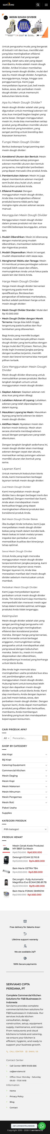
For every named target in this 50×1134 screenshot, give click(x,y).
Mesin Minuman (11, 791)
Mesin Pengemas (12, 797)
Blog (12, 1102)
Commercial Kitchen (13, 770)
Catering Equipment (13, 765)
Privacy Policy (16, 1096)
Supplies (7, 813)
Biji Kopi (6, 759)
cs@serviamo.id (17, 1071)
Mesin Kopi (8, 781)
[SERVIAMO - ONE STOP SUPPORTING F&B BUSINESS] (8, 5)
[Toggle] (46, 754)
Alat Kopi (7, 754)
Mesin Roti (8, 802)
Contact (14, 1107)
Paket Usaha (9, 807)
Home (13, 1091)
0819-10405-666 (29, 1066)
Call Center (15, 1066)
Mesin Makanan (11, 786)
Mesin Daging (10, 775)
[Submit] (45, 738)
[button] (38, 5)
